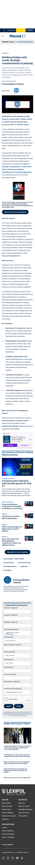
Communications (8, 562)
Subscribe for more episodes (17, 552)
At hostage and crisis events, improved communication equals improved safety (17, 755)
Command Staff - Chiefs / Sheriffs (13, 559)
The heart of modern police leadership (11, 517)
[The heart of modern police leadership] (29, 515)
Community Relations (10, 566)
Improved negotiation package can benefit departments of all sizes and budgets (15, 770)
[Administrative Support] (17, 633)
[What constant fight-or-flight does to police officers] (29, 526)
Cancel (18, 706)
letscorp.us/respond (9, 256)
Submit (8, 706)
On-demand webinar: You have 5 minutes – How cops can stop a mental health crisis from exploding (17, 747)
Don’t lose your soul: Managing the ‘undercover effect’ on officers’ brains (11, 542)
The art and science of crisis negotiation (17, 777)
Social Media (7, 570)
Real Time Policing (7, 502)
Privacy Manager (7, 844)
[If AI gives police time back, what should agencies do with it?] (17, 467)
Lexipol (15, 852)
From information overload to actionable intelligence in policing (12, 506)
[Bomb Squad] (17, 634)
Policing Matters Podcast (13, 84)
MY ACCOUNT (21, 30)
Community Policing (24, 562)
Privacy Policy (13, 715)
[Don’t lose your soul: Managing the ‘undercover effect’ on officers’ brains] (29, 538)
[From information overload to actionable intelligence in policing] (29, 503)
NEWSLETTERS (11, 30)
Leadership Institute (8, 478)
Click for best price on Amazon (15, 212)
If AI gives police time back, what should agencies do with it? (16, 483)
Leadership (5, 53)
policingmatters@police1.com (12, 426)
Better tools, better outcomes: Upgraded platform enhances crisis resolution (16, 762)
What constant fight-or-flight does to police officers (12, 529)
